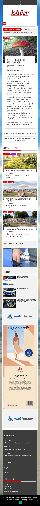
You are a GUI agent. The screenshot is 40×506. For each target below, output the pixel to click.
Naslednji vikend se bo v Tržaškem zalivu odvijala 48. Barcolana (20, 139)
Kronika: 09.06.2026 (23, 277)
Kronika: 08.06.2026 (23, 288)
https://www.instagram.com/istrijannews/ (17, 455)
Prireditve (13, 154)
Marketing (7, 472)
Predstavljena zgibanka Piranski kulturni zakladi (20, 133)
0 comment (11, 173)
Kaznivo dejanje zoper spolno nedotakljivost (26, 301)
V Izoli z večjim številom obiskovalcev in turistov (19, 200)
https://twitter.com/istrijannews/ (14, 449)
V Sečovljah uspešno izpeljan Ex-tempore (19, 229)
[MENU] (4, 23)
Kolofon (6, 470)
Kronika (6, 271)
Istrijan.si (21, 66)
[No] (37, 500)
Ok (20, 503)
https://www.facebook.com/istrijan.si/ (16, 443)
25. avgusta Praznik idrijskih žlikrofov (19, 170)
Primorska (6, 37)
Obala (5, 182)
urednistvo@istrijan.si (11, 491)
